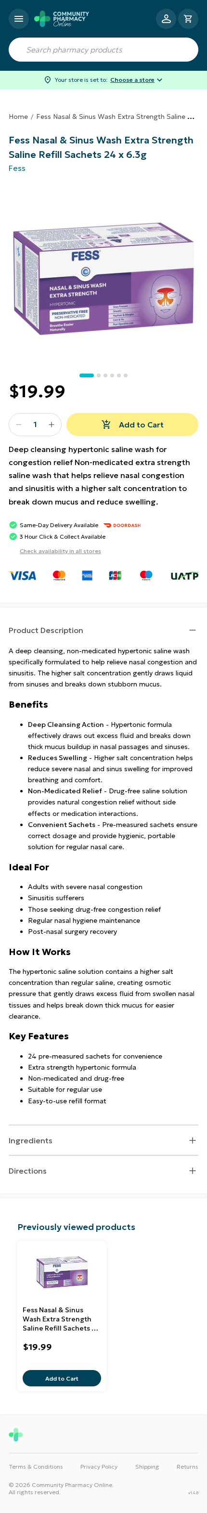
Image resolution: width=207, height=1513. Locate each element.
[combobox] (103, 50)
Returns (187, 1466)
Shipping (147, 1466)
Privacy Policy (98, 1466)
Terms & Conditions (36, 1466)
